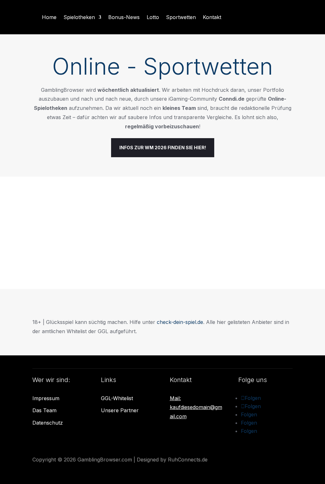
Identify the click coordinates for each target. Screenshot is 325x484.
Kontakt (212, 17)
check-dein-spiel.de (180, 322)
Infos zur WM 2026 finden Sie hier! (162, 147)
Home (49, 17)
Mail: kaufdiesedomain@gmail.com (196, 407)
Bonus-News (124, 17)
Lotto (153, 17)
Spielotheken (79, 17)
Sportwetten (181, 17)
